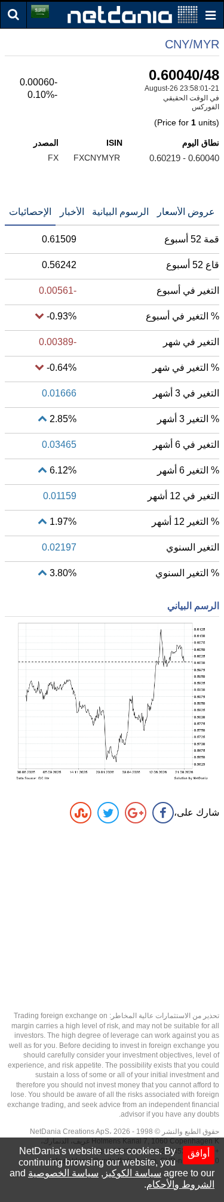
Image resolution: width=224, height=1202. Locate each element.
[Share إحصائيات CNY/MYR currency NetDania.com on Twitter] (108, 812)
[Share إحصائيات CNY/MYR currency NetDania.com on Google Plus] (135, 812)
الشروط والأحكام (180, 1184)
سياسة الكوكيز (132, 1173)
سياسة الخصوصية (63, 1173)
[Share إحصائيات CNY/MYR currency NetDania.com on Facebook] (163, 812)
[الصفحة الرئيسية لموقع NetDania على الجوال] (132, 14)
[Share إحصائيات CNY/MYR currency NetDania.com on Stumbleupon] (80, 812)
